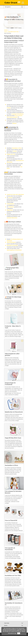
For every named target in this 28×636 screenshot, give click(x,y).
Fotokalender (11, 207)
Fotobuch (9, 107)
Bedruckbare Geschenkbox (12, 245)
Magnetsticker (10, 210)
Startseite (6, 30)
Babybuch (14, 123)
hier (15, 633)
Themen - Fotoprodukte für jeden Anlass (11, 31)
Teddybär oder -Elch (11, 154)
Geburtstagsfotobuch (11, 242)
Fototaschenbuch (10, 203)
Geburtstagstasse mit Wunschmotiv (14, 250)
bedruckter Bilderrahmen (12, 217)
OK (18, 633)
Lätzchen (15, 151)
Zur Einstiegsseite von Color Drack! (11, 1)
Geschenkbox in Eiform (17, 148)
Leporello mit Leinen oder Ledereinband (15, 194)
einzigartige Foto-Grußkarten (17, 114)
